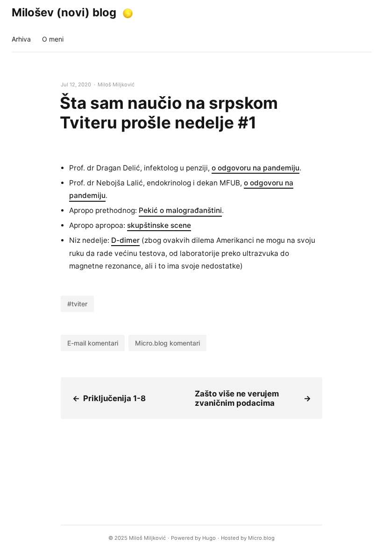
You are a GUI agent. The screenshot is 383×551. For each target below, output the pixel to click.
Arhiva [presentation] (21, 39)
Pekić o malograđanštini (180, 210)
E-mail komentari (92, 343)
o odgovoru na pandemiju (255, 167)
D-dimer (125, 240)
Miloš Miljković (147, 538)
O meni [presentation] (53, 39)
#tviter (77, 304)
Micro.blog (261, 538)
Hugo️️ (209, 538)
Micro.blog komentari (167, 343)
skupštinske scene (159, 225)
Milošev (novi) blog (64, 12)
